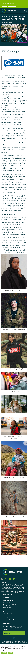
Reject (10, 652)
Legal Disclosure (7, 613)
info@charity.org (7, 607)
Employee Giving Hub (9, 619)
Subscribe (4, 6)
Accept (4, 652)
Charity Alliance (12, 6)
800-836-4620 (6, 605)
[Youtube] (9, 579)
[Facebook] (5, 579)
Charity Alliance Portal (9, 617)
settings (16, 650)
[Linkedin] (13, 579)
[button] (22, 11)
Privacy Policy (6, 615)
